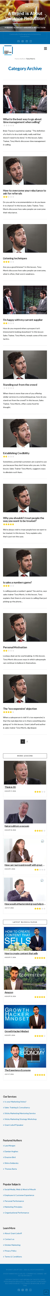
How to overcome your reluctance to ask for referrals (24, 192)
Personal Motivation (15, 647)
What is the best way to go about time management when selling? (22, 121)
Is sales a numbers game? (17, 582)
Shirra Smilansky (11, 1163)
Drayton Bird (10, 1157)
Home (17, 59)
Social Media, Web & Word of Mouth (20, 1189)
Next (44, 16)
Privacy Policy (10, 1251)
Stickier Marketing (12, 1245)
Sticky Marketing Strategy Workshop (21, 1119)
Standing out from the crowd (20, 384)
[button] (45, 48)
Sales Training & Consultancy (17, 1107)
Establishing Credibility (16, 453)
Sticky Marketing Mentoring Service (20, 1113)
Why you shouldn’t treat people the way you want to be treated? (23, 519)
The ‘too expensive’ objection (20, 708)
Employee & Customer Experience (19, 1195)
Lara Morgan (10, 1145)
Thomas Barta (11, 1169)
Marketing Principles (13, 1207)
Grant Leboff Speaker (14, 1125)
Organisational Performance (17, 1212)
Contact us (9, 1239)
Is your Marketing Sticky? (15, 1101)
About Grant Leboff (13, 1233)
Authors (23, 59)
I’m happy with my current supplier (23, 319)
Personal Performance (14, 1201)
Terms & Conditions (13, 1256)
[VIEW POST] (25, 99)
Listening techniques (15, 258)
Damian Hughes (11, 1151)
